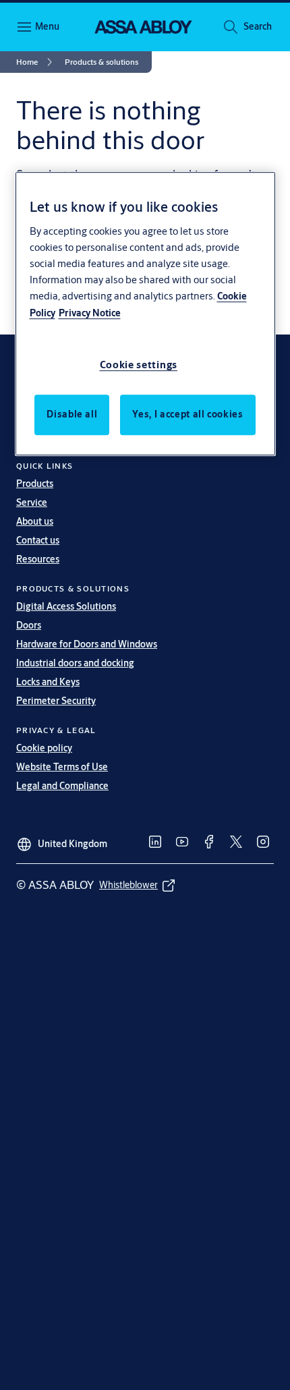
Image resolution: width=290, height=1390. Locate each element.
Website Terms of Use (62, 767)
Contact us (37, 540)
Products (34, 483)
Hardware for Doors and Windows (86, 644)
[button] (257, 26)
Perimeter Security (56, 701)
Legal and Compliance (62, 786)
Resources (37, 559)
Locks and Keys (48, 682)
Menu (47, 26)
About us (34, 521)
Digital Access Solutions (66, 606)
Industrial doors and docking (75, 663)
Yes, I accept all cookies (187, 414)
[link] (36, 62)
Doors (28, 625)
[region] (145, 313)
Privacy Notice (90, 313)
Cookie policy (44, 748)
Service (31, 502)
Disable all (72, 414)
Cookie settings (139, 364)
